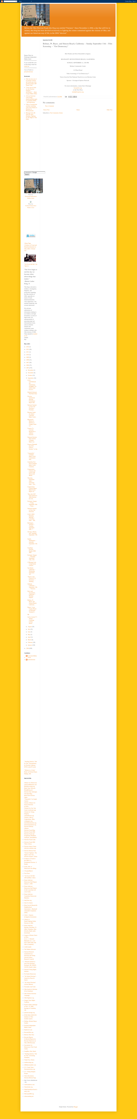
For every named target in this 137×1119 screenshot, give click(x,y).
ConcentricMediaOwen (32, 656)
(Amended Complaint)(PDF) (30, 909)
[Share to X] (72, 97)
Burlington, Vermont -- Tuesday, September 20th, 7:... (31, 526)
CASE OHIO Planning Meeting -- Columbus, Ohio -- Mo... (31, 517)
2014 (27, 346)
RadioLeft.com (28, 1030)
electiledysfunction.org (30, 823)
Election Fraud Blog (29, 830)
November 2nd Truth (29, 986)
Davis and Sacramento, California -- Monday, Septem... (31, 594)
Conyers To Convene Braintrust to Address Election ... (31, 431)
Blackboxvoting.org (29, 786)
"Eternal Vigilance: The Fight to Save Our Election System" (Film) (30, 854)
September (31, 378)
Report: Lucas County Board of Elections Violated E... (31, 610)
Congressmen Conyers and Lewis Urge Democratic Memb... (31, 472)
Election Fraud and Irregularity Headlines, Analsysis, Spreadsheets (30, 835)
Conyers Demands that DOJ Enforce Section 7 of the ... (32, 447)
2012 (27, 349)
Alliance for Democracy (30, 782)
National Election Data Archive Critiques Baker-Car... (32, 440)
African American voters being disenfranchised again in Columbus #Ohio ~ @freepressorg (31, 99)
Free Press (27, 873)
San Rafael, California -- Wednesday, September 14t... (31, 571)
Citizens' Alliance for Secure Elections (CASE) (29, 804)
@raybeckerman (28, 71)
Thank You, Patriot (29, 1060)
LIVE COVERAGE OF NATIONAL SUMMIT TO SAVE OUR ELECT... (31, 385)
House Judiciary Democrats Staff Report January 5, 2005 (30, 881)
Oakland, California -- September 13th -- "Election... (32, 586)
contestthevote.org (29, 815)
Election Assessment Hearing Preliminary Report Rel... (31, 399)
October (30, 375)
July (29, 629)
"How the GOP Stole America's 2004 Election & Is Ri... (32, 496)
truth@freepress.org (78, 92)
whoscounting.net (28, 1096)
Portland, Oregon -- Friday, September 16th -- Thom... (32, 504)
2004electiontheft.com (30, 1065)
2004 (27, 648)
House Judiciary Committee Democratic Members (30, 896)
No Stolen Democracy (30, 974)
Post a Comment (49, 106)
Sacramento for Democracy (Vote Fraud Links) (30, 1047)
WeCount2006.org (29, 1094)
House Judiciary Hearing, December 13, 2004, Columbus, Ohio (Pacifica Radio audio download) (30, 929)
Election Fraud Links (29, 839)
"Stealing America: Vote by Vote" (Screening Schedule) (30, 1055)
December (31, 370)
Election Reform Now (30, 850)
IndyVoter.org (28, 900)
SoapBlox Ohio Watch (30, 1051)
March (30, 639)
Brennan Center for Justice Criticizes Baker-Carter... (32, 415)
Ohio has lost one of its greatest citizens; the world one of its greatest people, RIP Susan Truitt (31, 82)
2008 (27, 360)
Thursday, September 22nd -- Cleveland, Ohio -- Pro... (31, 481)
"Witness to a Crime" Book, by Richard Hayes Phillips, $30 (30, 771)
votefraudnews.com (29, 1084)
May (29, 634)
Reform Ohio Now (29, 1034)
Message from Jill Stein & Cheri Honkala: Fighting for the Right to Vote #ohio (31, 116)
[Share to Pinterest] (76, 97)
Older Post (109, 110)
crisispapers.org (28, 821)
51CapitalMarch (28, 871)
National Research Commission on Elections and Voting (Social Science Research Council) (29, 955)
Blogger (76, 1107)
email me (26, 66)
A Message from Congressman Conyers (31, 564)
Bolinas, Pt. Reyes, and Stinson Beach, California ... (32, 602)
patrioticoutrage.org (29, 1012)
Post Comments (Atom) (56, 113)
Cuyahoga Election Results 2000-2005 (31, 550)
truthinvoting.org (28, 1062)
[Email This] (69, 97)
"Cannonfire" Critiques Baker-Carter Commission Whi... (31, 456)
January (30, 645)
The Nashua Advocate (30, 949)
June (29, 632)
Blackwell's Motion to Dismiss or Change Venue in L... (31, 423)
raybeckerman (31, 659)
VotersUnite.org (28, 1087)
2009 (27, 357)
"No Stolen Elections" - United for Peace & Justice (30, 978)
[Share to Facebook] (74, 97)
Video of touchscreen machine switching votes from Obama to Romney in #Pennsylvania (31, 107)
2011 (27, 352)
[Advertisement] (30, 45)
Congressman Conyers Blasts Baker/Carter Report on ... (32, 489)
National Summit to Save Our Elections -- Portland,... (32, 407)
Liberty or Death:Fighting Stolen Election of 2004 (30, 921)
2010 (27, 354)
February (30, 642)
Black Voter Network (29, 788)
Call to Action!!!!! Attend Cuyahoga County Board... (32, 620)
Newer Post (46, 110)
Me (28, 614)
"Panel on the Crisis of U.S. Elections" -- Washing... (31, 579)
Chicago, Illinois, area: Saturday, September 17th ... (32, 534)
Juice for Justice (28, 903)
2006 (27, 365)
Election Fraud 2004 (29, 832)
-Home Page (27, 243)
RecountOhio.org (28, 1032)
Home (78, 110)
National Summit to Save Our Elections (32, 510)
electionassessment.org (30, 824)
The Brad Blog (28, 793)
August (30, 626)
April (29, 637)
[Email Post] (65, 96)
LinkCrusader (27, 947)
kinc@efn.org (78, 88)
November (31, 372)
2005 (27, 368)
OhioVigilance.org (29, 998)
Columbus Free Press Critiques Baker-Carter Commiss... (32, 464)
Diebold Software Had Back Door (32, 393)
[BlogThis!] (71, 97)
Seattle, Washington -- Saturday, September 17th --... (32, 542)
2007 (27, 362)
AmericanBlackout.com (30, 784)
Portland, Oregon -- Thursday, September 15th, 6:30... (32, 557)
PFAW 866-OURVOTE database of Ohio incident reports (30, 1016)
